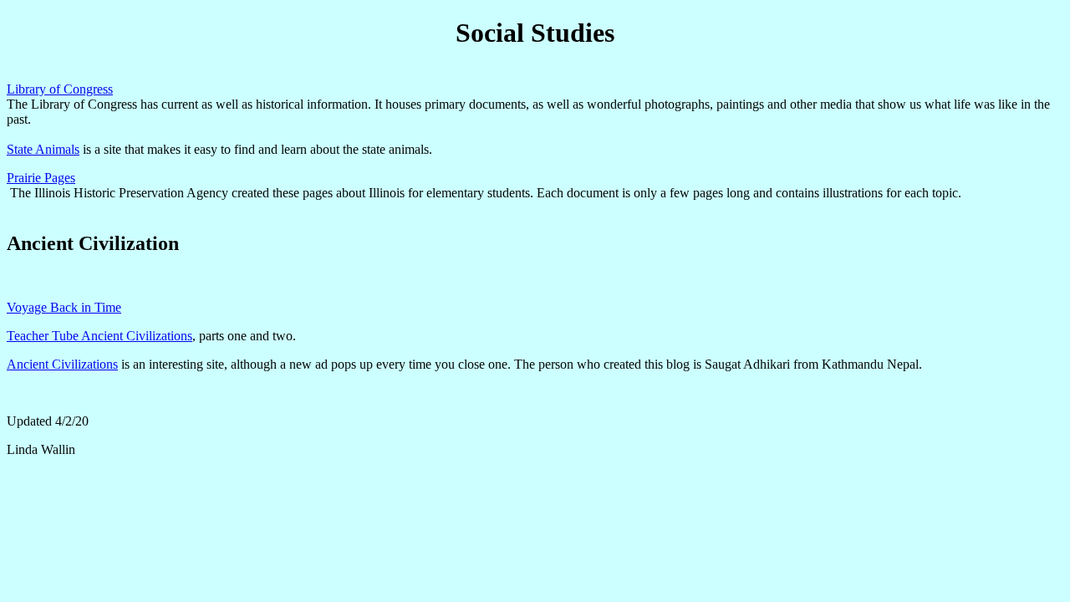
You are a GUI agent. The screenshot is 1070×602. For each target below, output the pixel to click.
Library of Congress (60, 89)
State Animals (43, 149)
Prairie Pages (41, 178)
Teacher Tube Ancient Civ (76, 336)
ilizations (168, 336)
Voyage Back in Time (64, 307)
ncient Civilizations (67, 364)
